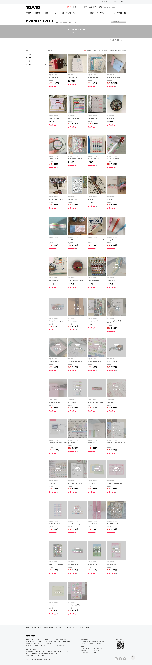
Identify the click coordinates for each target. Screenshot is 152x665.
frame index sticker (93, 280)
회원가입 (107, 1)
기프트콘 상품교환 (98, 648)
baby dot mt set (53, 158)
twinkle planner (73, 77)
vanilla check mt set (55, 240)
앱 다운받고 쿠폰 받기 (119, 639)
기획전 (85, 7)
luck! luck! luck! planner (75, 361)
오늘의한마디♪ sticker (74, 118)
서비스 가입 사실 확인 (60, 646)
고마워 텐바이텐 (84, 653)
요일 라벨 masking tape (94, 361)
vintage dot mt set (112, 240)
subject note (91, 483)
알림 (112, 1)
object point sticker (54, 483)
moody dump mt (112, 361)
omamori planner (54, 361)
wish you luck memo (55, 605)
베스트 (90, 7)
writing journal (53, 77)
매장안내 (88, 627)
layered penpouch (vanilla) (96, 240)
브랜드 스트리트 (63, 22)
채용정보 (34, 627)
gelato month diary (54, 118)
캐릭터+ (80, 7)
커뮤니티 (69, 7)
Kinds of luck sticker (94, 564)
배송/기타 (29, 54)
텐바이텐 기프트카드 (85, 648)
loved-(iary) (110, 402)
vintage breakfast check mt (96, 402)
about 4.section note (113, 77)
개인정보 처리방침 (48, 627)
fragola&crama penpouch (75, 240)
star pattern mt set (54, 402)
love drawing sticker (74, 605)
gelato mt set (72, 443)
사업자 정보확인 (65, 642)
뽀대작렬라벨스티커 (73, 402)
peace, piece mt (111, 118)
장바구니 (122, 1)
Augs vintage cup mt (74, 321)
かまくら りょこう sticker (56, 564)
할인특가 (95, 7)
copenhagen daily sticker (56, 199)
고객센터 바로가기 (84, 639)
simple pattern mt (73, 564)
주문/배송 (116, 1)
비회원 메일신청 (97, 651)
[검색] (123, 7)
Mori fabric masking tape (56, 321)
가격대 (28, 61)
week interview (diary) (75, 483)
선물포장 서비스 (84, 651)
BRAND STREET (39, 21)
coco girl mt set (92, 524)
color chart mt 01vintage (75, 280)
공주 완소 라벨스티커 (112, 564)
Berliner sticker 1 (93, 321)
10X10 (33, 7)
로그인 (103, 1)
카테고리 (28, 58)
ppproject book (92, 443)
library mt (91, 199)
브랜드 (100, 7)
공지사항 (82, 627)
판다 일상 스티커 (72, 199)
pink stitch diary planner (114, 483)
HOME (56, 22)
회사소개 (28, 627)
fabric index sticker (93, 158)
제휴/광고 (75, 627)
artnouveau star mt (54, 280)
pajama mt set (111, 280)
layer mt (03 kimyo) (113, 158)
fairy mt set (110, 199)
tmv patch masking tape (75, 524)
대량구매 (74, 7)
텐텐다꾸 (28, 64)
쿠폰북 (95, 653)
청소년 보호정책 (59, 627)
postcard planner (93, 118)
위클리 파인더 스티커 (54, 524)
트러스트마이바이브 (53, 75)
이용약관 (40, 627)
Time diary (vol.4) (93, 77)
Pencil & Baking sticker (114, 524)
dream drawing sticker (75, 158)
